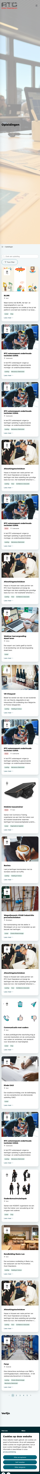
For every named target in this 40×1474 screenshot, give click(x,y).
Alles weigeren (20, 1467)
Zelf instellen (20, 1462)
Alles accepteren (20, 1457)
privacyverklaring (9, 1452)
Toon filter (11, 262)
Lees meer (8, 318)
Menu (23, 1431)
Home (2, 246)
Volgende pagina (30, 1395)
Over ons (5, 1431)
